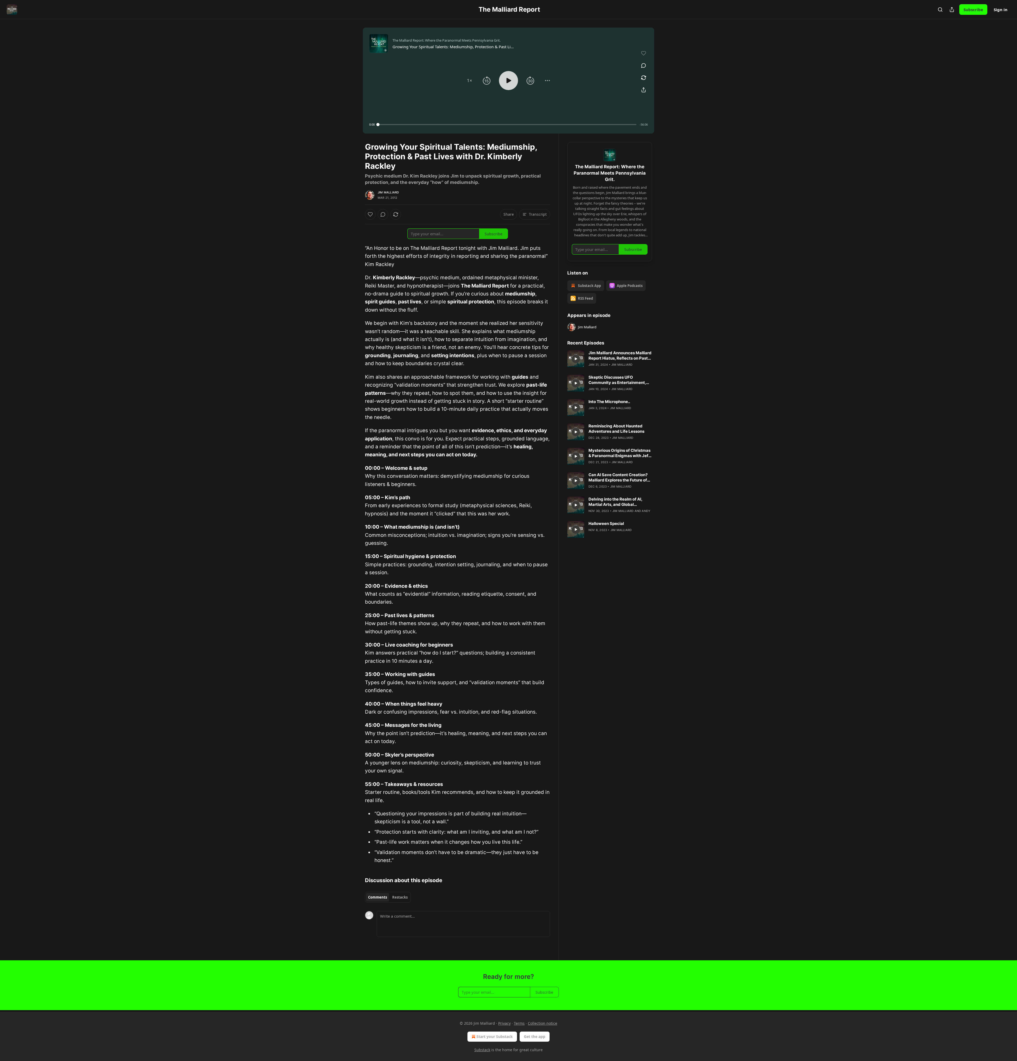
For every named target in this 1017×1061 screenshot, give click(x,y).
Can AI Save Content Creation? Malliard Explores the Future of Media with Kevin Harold (618, 477)
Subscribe (973, 9)
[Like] (370, 214)
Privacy (504, 1023)
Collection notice (542, 1023)
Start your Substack (494, 1036)
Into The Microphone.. (609, 401)
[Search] (940, 9)
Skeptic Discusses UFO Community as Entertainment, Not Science (617, 380)
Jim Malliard (388, 192)
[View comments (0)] (643, 65)
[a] (576, 359)
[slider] (507, 124)
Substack (482, 1049)
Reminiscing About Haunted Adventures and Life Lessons (616, 428)
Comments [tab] (377, 897)
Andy (646, 511)
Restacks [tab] (400, 897)
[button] (470, 80)
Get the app (534, 1036)
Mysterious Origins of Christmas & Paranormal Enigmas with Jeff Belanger (619, 453)
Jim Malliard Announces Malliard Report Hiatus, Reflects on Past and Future (620, 355)
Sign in (1000, 9)
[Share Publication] (952, 9)
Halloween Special (606, 523)
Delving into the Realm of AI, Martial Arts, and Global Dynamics (615, 502)
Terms (519, 1023)
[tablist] (388, 897)
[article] (609, 358)
